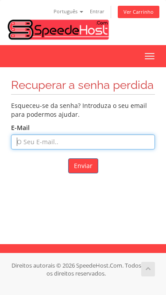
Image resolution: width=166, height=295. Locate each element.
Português (66, 11)
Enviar (83, 165)
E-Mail (20, 127)
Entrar (97, 11)
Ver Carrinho (139, 11)
